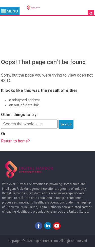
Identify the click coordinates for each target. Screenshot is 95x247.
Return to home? (15, 141)
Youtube (57, 226)
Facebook (38, 226)
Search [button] (66, 124)
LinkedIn (48, 226)
